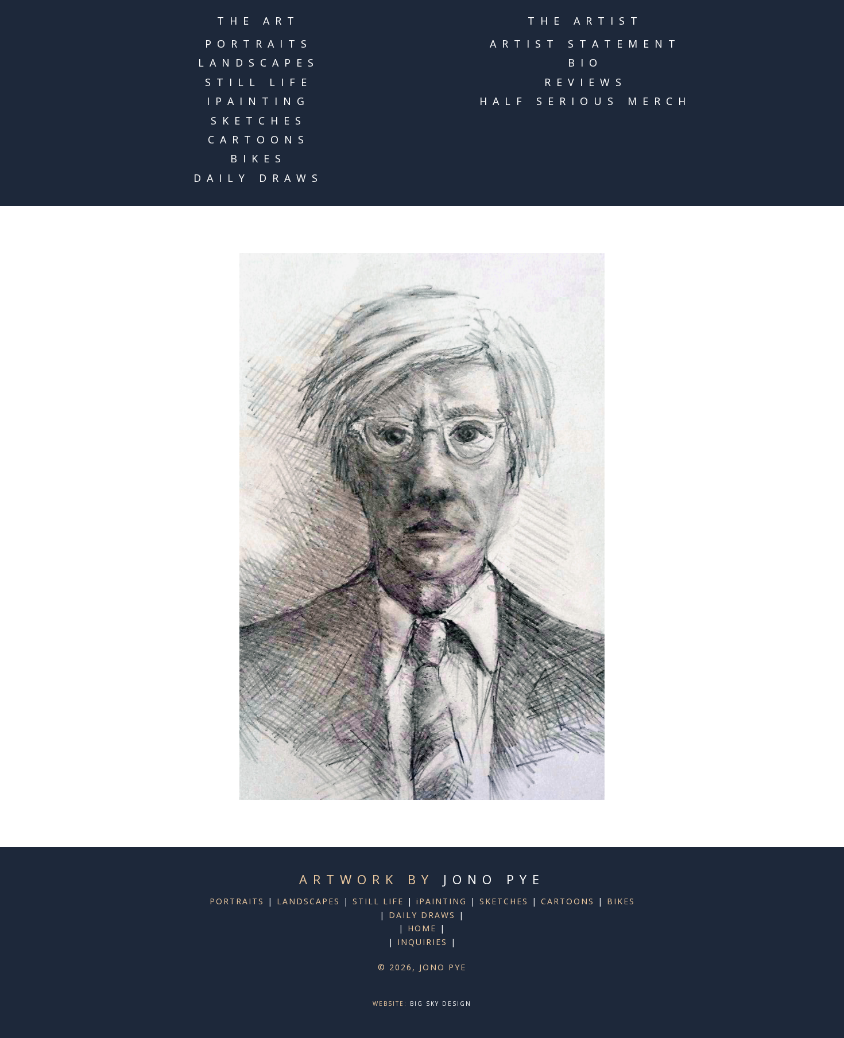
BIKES (258, 158)
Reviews (585, 82)
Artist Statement (585, 43)
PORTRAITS (258, 43)
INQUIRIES (422, 941)
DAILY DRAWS (258, 178)
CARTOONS (258, 139)
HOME (422, 928)
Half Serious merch (585, 101)
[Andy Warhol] (421, 526)
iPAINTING (258, 101)
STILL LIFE (258, 82)
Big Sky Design (440, 1004)
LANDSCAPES (258, 62)
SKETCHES (259, 120)
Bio (585, 62)
